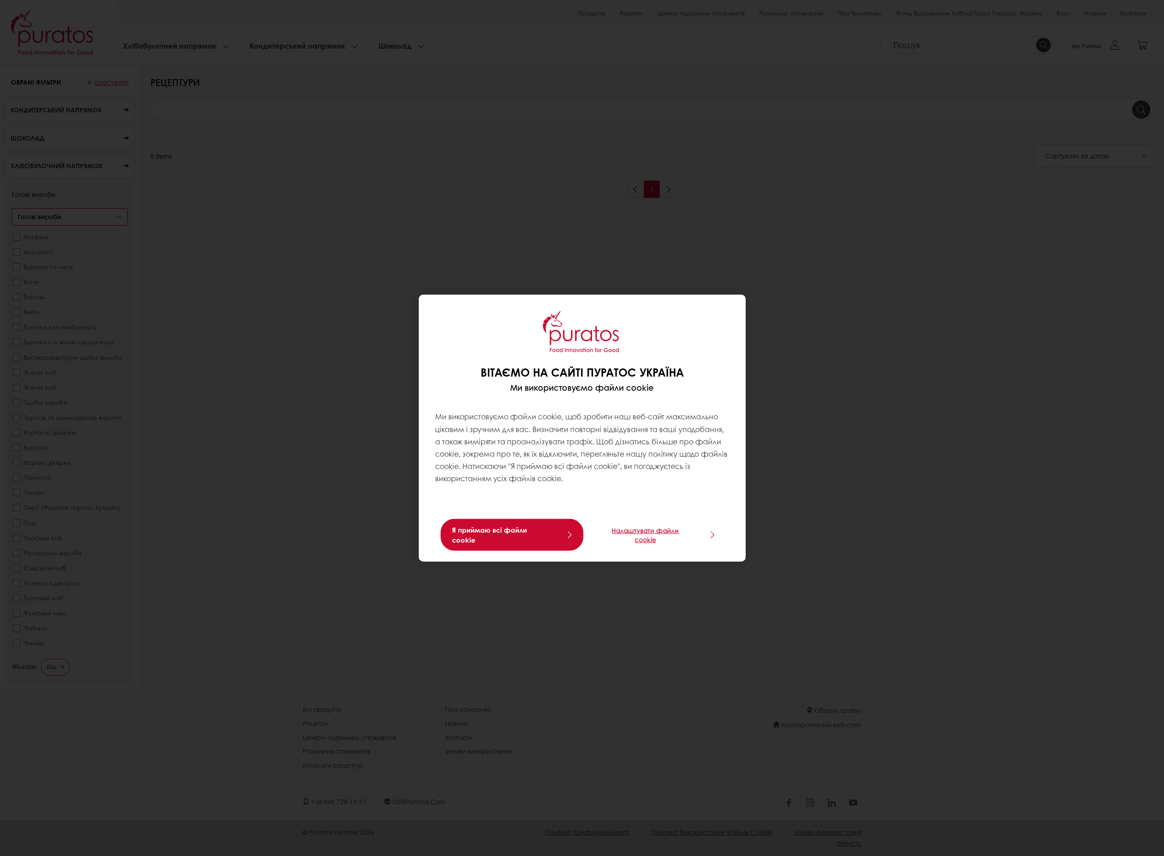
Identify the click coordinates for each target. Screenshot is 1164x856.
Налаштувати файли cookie (645, 534)
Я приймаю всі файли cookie (489, 534)
